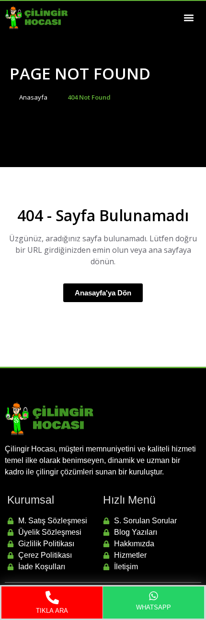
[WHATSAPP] (154, 596)
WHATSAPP (154, 607)
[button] (188, 17)
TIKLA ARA (52, 610)
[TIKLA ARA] (52, 597)
